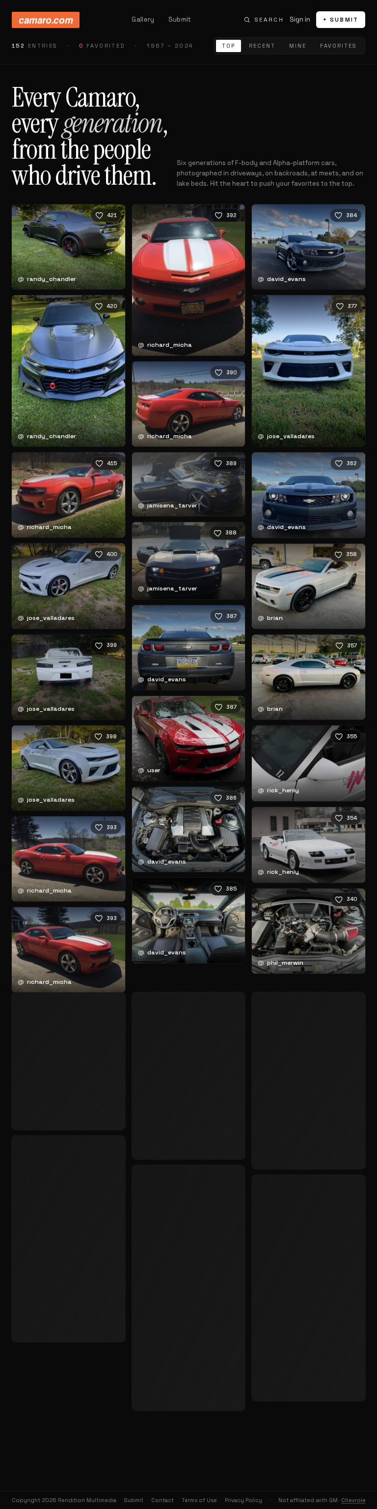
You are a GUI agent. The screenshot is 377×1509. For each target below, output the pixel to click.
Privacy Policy (243, 1500)
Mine (297, 45)
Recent (262, 45)
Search (269, 20)
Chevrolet (354, 1500)
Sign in (300, 19)
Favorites (338, 45)
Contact (162, 1500)
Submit (179, 19)
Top (228, 45)
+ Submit (340, 20)
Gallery (143, 19)
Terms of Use (199, 1500)
